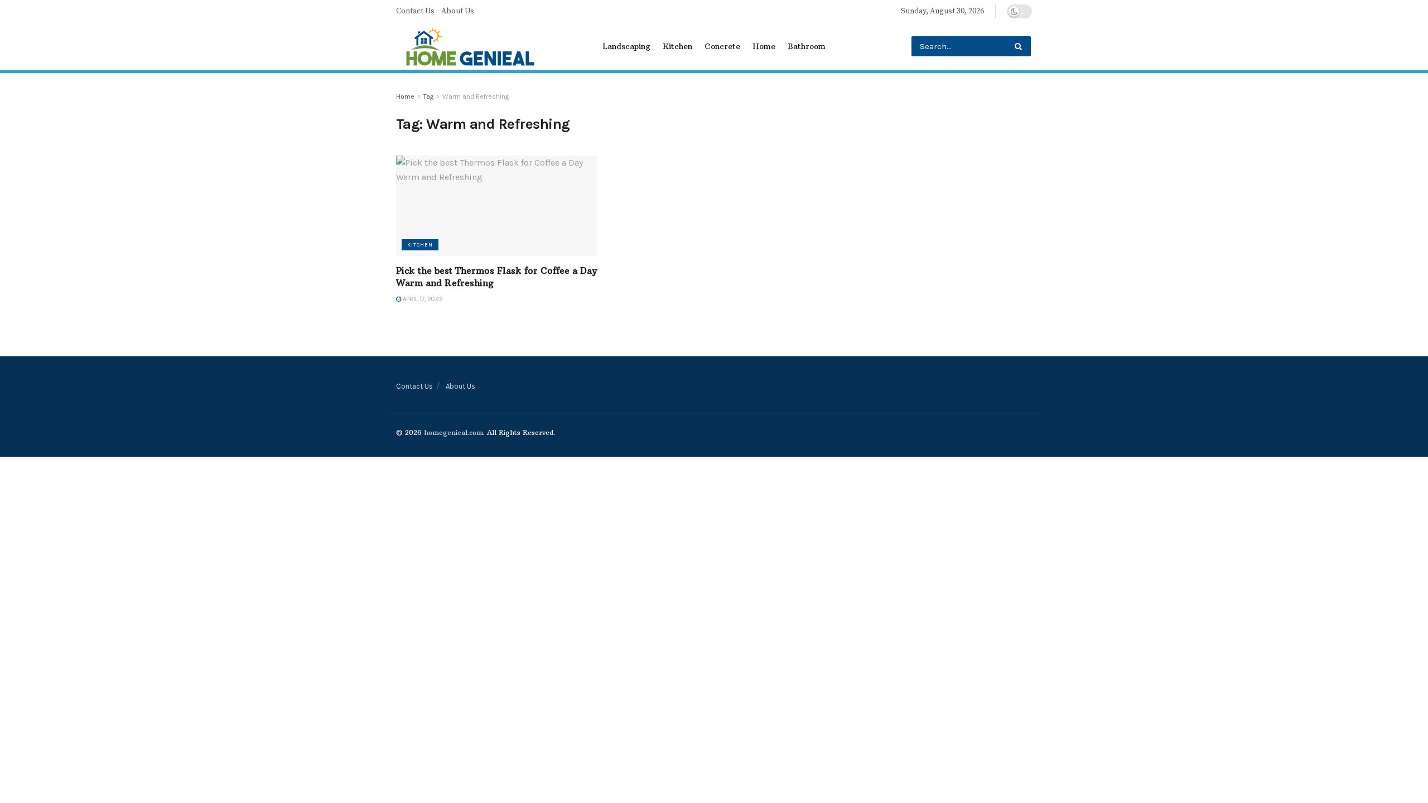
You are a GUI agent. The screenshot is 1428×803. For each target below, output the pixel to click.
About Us (457, 11)
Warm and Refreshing (475, 96)
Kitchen (677, 46)
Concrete (722, 46)
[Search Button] (1020, 46)
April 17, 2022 (422, 299)
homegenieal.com (453, 432)
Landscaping (626, 46)
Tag (428, 96)
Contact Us (415, 11)
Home (763, 46)
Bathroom (807, 46)
